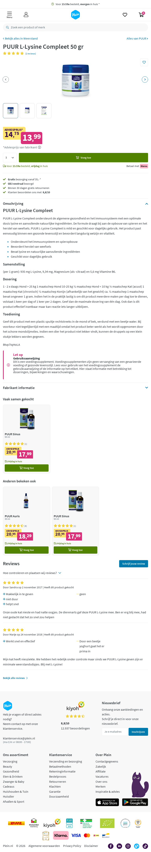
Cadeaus (8, 786)
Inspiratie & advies (108, 791)
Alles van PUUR (137, 38)
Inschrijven (138, 732)
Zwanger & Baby (13, 781)
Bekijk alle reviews (14, 678)
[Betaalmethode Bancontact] (105, 835)
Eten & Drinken (13, 776)
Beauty (7, 766)
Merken (101, 786)
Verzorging (10, 761)
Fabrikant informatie (19, 388)
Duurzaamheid (59, 796)
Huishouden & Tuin (15, 791)
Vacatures (102, 776)
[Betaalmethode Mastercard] (87, 835)
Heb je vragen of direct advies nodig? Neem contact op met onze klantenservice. (22, 721)
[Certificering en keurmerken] (107, 823)
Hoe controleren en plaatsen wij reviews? (30, 573)
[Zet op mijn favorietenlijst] (144, 62)
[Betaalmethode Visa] (76, 835)
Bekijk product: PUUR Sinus (26, 439)
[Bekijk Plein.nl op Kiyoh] (52, 823)
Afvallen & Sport (13, 801)
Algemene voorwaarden (44, 846)
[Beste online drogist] (138, 823)
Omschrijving (13, 204)
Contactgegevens (107, 761)
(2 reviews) (30, 53)
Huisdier (8, 796)
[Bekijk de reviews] (14, 53)
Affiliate (101, 771)
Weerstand (30, 38)
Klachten (55, 786)
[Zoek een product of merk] (6, 27)
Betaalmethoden (60, 766)
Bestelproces (57, 776)
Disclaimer (91, 846)
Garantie (55, 791)
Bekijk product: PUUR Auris (26, 521)
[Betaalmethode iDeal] (96, 835)
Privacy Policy (72, 846)
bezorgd (21, 183)
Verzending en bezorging (65, 761)
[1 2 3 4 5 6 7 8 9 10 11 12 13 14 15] (10, 157)
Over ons (101, 781)
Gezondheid (11, 771)
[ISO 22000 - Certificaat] (125, 823)
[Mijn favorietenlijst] (125, 15)
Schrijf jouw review (133, 563)
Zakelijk (101, 766)
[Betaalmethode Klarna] (61, 835)
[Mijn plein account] (26, 15)
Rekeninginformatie (62, 771)
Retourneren (57, 781)
